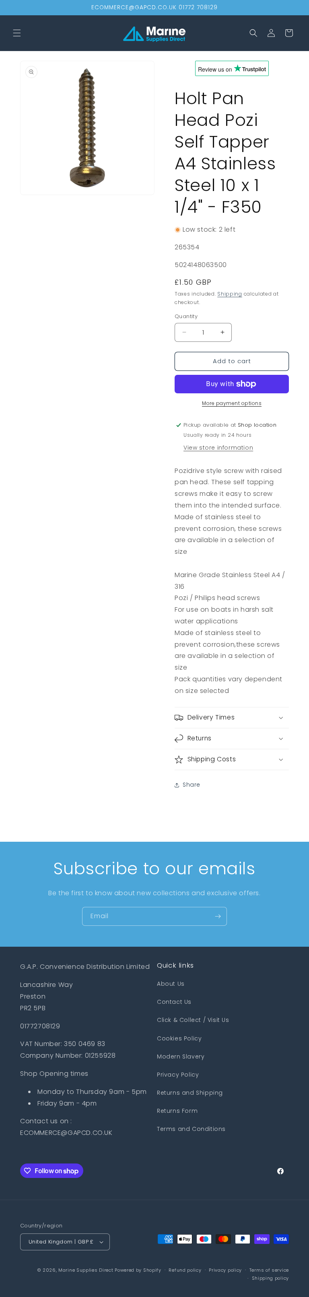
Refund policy (185, 1270)
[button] (17, 33)
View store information (218, 448)
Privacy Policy (178, 1075)
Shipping (229, 293)
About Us (171, 984)
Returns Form (177, 1111)
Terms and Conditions (191, 1129)
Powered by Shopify (138, 1270)
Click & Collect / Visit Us (193, 1020)
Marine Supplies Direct (85, 1270)
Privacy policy (225, 1270)
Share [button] (191, 785)
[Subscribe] (218, 916)
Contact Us (174, 1002)
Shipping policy (270, 1278)
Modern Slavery (180, 1056)
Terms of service (269, 1270)
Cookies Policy (179, 1038)
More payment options (232, 403)
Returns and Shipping (190, 1093)
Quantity (186, 316)
